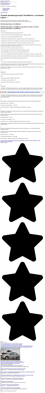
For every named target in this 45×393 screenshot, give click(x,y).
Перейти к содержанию (5, 0)
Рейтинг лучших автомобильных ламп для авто (10, 363)
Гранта (26, 20)
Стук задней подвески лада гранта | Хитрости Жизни (11, 344)
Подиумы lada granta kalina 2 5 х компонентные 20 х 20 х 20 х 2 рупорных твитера (16, 375)
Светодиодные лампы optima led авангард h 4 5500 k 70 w (11, 365)
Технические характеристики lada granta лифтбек (10, 387)
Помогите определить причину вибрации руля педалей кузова (12, 368)
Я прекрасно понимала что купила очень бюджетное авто (12, 378)
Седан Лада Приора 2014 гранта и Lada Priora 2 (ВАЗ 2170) (12, 362)
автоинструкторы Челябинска (31, 140)
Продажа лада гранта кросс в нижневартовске (9, 384)
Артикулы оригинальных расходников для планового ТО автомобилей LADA (16, 346)
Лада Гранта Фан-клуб (4, 4)
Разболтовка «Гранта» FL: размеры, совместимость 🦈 (11, 361)
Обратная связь (6, 9)
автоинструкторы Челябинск (19, 140)
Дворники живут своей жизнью (6, 381)
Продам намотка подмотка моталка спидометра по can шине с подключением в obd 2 (17, 371)
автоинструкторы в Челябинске (6, 140)
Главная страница (6, 8)
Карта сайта (5, 10)
